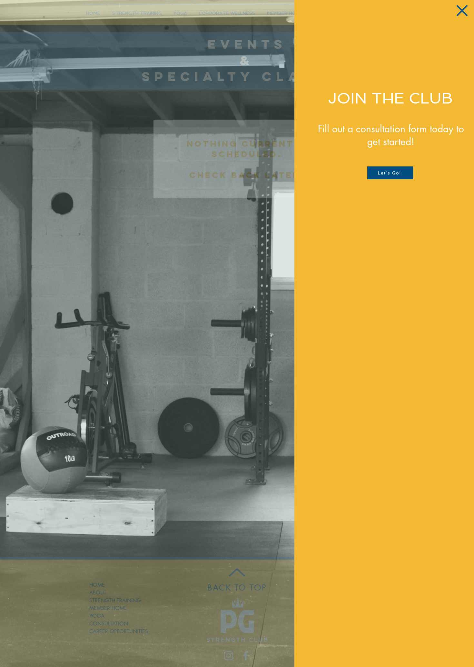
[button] (462, 10)
